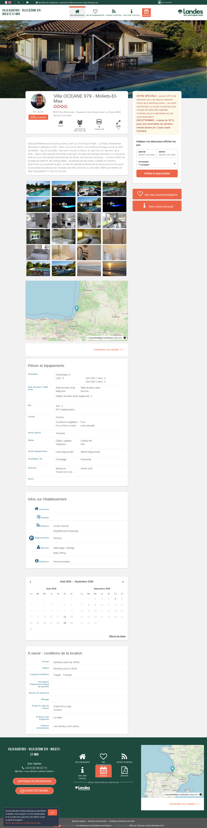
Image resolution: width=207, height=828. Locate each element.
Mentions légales (79, 821)
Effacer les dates (117, 636)
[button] (38, 117)
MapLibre (118, 337)
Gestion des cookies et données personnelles (23, 823)
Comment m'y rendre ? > (108, 349)
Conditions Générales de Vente (122, 821)
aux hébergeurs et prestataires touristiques (93, 826)
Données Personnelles (97, 821)
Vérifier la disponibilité (157, 173)
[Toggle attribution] (125, 338)
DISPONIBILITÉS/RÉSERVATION (34, 781)
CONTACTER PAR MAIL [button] (36, 790)
